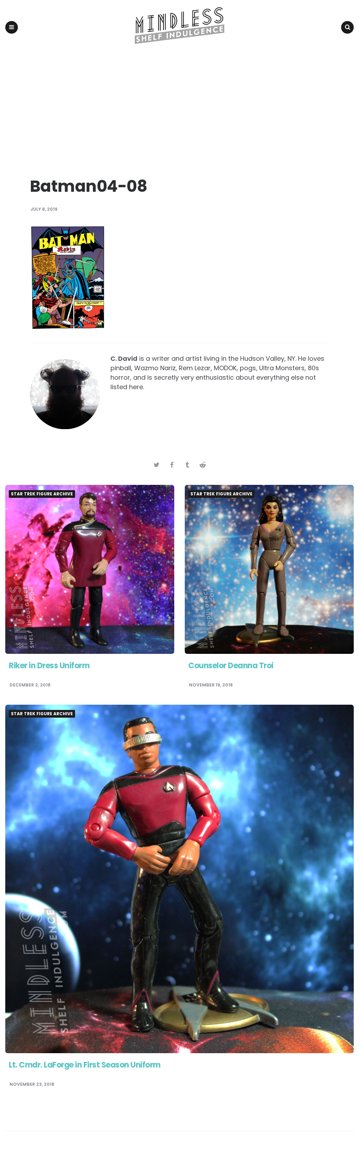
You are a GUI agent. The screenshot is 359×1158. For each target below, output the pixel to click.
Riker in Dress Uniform (49, 665)
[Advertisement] (179, 107)
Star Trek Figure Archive (42, 494)
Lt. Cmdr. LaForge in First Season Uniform (85, 1064)
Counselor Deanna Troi (230, 665)
